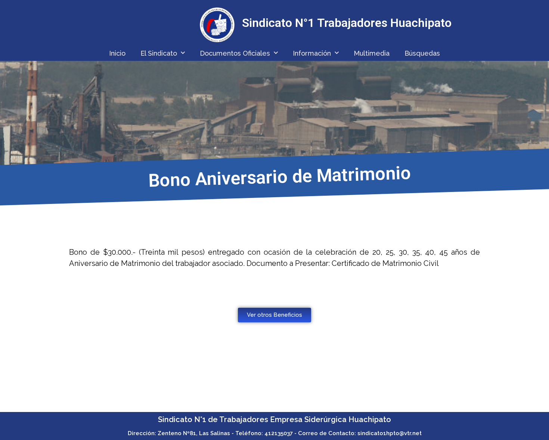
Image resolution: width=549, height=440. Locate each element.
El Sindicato (158, 53)
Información (312, 53)
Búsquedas (422, 53)
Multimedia (372, 53)
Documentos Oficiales (235, 53)
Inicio (117, 53)
